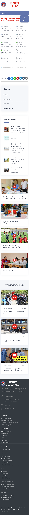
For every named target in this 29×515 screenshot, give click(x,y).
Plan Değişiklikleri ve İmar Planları (11, 465)
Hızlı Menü (24, 19)
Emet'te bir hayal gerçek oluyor (12, 340)
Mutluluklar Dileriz (9, 270)
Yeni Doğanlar (6, 456)
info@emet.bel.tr (9, 408)
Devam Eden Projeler (8, 484)
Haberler (6, 95)
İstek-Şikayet (6, 442)
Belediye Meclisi (6, 418)
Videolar (6, 104)
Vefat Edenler (6, 458)
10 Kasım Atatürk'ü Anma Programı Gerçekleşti (17, 170)
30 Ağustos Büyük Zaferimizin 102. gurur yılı (14, 222)
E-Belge (4, 435)
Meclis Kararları (6, 452)
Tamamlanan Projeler (8, 486)
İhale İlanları (5, 454)
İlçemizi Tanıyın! (6, 431)
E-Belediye (5, 433)
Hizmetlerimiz (6, 489)
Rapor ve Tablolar (7, 460)
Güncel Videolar (7, 308)
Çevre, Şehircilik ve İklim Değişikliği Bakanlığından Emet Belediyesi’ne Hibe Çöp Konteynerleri (18, 148)
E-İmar (4, 438)
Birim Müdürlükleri (7, 420)
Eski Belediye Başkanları (9, 425)
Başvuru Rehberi (6, 449)
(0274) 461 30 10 (9, 405)
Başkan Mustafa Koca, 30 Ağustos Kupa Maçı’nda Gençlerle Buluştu (12, 247)
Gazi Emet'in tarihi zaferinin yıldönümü (13, 312)
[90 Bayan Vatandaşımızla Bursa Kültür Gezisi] (7, 28)
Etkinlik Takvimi (8, 108)
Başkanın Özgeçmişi (8, 495)
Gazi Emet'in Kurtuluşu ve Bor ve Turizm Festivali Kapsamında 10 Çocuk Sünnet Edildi (14, 198)
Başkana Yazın (6, 499)
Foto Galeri (7, 99)
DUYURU (14, 138)
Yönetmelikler (6, 462)
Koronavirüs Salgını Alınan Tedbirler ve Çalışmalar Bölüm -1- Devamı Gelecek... (14, 370)
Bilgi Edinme (5, 440)
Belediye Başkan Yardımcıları (10, 422)
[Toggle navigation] (3, 9)
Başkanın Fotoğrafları (8, 497)
